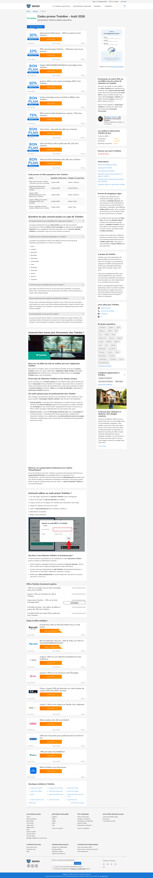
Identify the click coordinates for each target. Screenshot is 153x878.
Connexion (124, 1)
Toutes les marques (57, 828)
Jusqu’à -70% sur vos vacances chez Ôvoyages (59, 673)
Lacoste (101, 341)
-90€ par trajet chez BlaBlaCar (52, 751)
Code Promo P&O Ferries (56, 794)
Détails (83, 43)
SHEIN (110, 331)
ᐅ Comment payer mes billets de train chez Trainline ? (46, 285)
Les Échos (111, 355)
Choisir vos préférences (58, 853)
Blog (28, 851)
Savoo (28, 11)
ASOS (118, 327)
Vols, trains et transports (106, 381)
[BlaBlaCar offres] (33, 754)
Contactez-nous (31, 849)
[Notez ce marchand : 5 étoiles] (108, 154)
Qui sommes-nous (32, 847)
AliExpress (102, 331)
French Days (30, 823)
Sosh (106, 345)
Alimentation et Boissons (84, 825)
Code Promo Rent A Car (37, 799)
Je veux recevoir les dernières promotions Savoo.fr (68, 866)
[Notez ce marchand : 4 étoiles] (105, 154)
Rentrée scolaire (31, 831)
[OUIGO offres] (33, 723)
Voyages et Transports (105, 378)
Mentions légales (57, 849)
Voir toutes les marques (104, 366)
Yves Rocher (112, 348)
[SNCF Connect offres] (33, 691)
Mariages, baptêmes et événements (37, 838)
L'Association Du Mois (109, 821)
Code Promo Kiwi (72, 799)
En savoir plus (104, 876)
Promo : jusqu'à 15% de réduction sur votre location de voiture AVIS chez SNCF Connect (62, 689)
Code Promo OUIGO (36, 788)
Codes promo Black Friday (110, 817)
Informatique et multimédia (85, 821)
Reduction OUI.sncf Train (56, 788)
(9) (36, 27)
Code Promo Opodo (72, 791)
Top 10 (28, 817)
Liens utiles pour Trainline (106, 171)
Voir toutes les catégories (105, 384)
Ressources (106, 819)
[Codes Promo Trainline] (31, 18)
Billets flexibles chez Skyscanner (53, 767)
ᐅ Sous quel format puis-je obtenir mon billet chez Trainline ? (49, 298)
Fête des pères (31, 836)
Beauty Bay (102, 355)
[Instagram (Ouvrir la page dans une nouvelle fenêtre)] (36, 865)
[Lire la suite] (124, 375)
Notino (117, 352)
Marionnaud (102, 348)
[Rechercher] (125, 6)
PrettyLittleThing (103, 363)
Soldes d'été (30, 825)
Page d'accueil (105, 308)
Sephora (111, 327)
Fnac (100, 334)
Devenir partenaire (82, 851)
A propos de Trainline (105, 168)
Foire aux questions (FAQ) (84, 847)
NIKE (116, 331)
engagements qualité (117, 66)
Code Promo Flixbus (36, 791)
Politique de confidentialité (59, 847)
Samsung (101, 352)
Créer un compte (113, 1)
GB (108, 864)
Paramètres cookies (57, 851)
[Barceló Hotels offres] (33, 628)
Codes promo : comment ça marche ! (87, 849)
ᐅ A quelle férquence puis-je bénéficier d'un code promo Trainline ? (51, 221)
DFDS (32, 794)
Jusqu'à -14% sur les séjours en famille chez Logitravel (62, 704)
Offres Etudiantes (32, 819)
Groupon (119, 338)
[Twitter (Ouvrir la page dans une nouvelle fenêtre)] (32, 865)
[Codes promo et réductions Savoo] (33, 6)
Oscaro (121, 359)
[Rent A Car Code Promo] (33, 738)
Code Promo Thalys (72, 788)
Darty (113, 334)
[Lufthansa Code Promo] (33, 660)
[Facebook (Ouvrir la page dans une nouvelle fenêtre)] (28, 865)
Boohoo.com (102, 338)
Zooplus (113, 345)
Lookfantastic (103, 359)
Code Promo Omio (54, 799)
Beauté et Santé (82, 823)
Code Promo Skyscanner (56, 791)
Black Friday (119, 381)
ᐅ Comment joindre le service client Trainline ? (44, 314)
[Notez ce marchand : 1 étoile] (99, 154)
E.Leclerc (109, 352)
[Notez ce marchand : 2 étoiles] (101, 154)
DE (111, 864)
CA (104, 867)
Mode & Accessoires (83, 817)
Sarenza (111, 338)
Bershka (109, 341)
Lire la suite (102, 446)
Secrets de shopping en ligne (107, 165)
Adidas (107, 334)
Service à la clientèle (107, 311)
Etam (100, 345)
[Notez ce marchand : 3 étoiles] (103, 154)
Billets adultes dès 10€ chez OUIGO (54, 720)
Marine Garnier (112, 117)
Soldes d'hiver (30, 827)
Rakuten (116, 341)
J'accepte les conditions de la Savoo (72, 869)
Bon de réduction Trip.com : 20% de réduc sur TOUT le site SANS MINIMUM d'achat (62, 642)
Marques (35, 11)
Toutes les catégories (83, 828)
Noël (28, 829)
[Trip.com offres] (33, 644)
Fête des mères (31, 834)
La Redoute (102, 327)
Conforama (113, 359)
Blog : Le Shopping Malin (100, 1)
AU (115, 864)
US (104, 864)
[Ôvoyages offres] (33, 676)
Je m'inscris (77, 863)
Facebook (103, 314)
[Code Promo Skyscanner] (33, 770)
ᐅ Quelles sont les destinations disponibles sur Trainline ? (48, 237)
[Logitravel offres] (33, 707)
